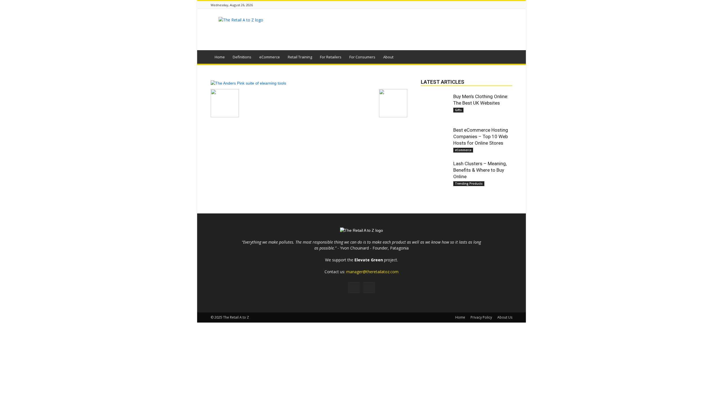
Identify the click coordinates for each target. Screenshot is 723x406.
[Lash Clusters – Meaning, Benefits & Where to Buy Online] (435, 174)
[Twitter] (369, 287)
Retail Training (300, 56)
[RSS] (354, 287)
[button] (505, 58)
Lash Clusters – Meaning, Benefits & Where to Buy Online (480, 170)
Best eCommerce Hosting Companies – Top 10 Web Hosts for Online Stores (480, 136)
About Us (504, 317)
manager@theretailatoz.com (372, 271)
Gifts (458, 110)
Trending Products (469, 184)
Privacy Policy (481, 317)
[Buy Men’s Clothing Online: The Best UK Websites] (435, 107)
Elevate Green (368, 259)
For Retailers (330, 56)
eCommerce (269, 56)
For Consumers (362, 56)
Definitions (242, 56)
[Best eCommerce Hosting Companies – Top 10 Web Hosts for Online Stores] (435, 141)
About (388, 56)
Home (220, 56)
